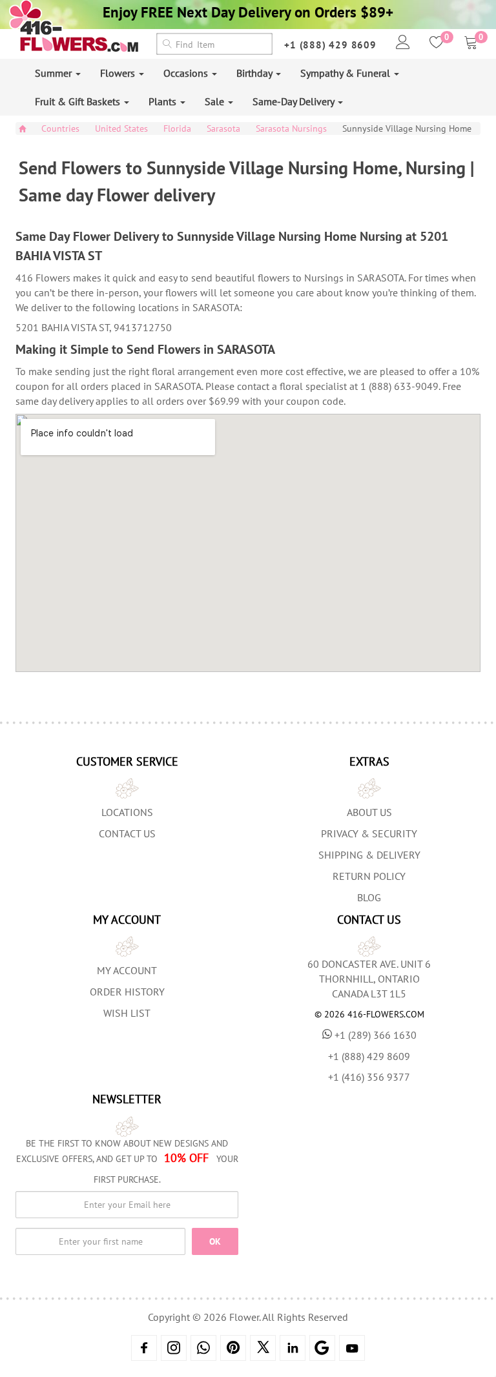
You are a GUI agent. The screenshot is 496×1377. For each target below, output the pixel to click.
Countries (60, 128)
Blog (369, 897)
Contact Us (127, 833)
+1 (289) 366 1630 (376, 1034)
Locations (127, 812)
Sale (216, 101)
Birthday (255, 72)
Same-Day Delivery (294, 101)
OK (215, 1241)
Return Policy (369, 876)
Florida (177, 128)
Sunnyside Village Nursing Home (406, 128)
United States (121, 128)
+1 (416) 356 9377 (369, 1076)
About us (369, 812)
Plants (164, 101)
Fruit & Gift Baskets (79, 101)
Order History (127, 991)
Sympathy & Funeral (346, 72)
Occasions (187, 72)
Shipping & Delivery (369, 854)
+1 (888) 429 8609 (330, 45)
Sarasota (223, 128)
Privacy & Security (369, 833)
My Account (127, 970)
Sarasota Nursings (291, 128)
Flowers (119, 72)
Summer (54, 72)
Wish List (126, 1012)
